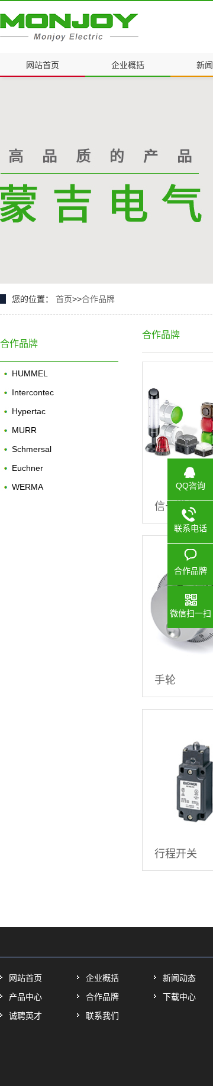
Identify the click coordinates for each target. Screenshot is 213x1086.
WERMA (27, 487)
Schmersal (31, 449)
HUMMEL (30, 373)
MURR (24, 430)
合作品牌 (98, 299)
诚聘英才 (25, 1015)
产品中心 (25, 997)
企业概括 (127, 65)
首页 (64, 299)
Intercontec (33, 392)
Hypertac (29, 411)
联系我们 (102, 1015)
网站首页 (42, 65)
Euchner (27, 468)
